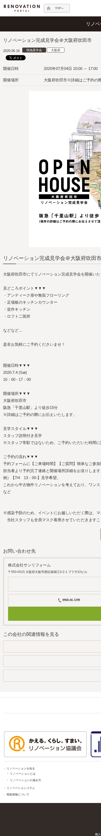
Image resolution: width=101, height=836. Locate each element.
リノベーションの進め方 (25, 780)
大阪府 (55, 50)
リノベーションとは (22, 773)
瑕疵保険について (17, 794)
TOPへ (59, 8)
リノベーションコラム (20, 787)
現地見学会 (34, 50)
